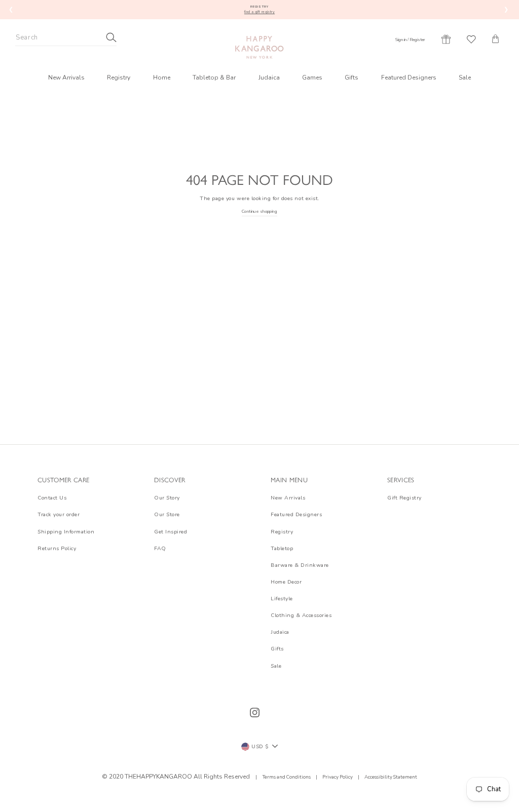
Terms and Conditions (287, 777)
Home (161, 77)
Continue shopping (259, 211)
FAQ (160, 548)
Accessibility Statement (390, 777)
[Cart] (495, 39)
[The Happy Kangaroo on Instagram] (255, 712)
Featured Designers (408, 77)
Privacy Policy (337, 777)
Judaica (269, 77)
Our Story (167, 497)
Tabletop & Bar (214, 77)
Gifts (351, 77)
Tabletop (282, 548)
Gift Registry (404, 497)
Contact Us (52, 497)
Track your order (59, 514)
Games (312, 77)
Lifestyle (282, 598)
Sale (465, 77)
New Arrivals (66, 77)
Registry (118, 77)
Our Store (167, 514)
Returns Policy (57, 548)
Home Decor (286, 582)
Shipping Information (66, 531)
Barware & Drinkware (300, 565)
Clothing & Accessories (301, 615)
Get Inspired (170, 531)
